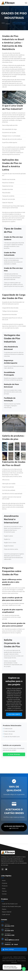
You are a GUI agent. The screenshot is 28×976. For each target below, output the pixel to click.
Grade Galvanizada (9, 731)
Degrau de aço (8, 734)
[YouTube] (6, 869)
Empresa (4, 883)
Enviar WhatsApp (15, 754)
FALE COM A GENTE (14, 714)
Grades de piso (8, 728)
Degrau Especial (6, 912)
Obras (3, 888)
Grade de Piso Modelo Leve (12, 736)
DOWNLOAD (14, 827)
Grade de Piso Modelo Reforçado (11, 906)
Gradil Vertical (6, 914)
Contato (4, 894)
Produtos (8, 23)
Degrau (4, 909)
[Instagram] (2, 869)
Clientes (4, 891)
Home (3, 23)
